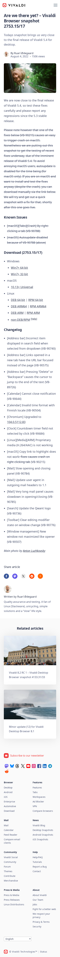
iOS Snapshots (40, 839)
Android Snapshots (43, 834)
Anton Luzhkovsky (34, 551)
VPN (35, 806)
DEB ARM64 (19, 306)
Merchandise (11, 880)
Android (8, 792)
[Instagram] (34, 766)
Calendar (9, 830)
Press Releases (12, 899)
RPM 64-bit (35, 300)
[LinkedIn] (45, 766)
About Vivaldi (40, 895)
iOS (6, 796)
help (34, 318)
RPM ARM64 (38, 306)
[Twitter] (23, 766)
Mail (6, 825)
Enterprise (9, 801)
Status (43, 951)
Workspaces (39, 796)
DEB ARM (17, 313)
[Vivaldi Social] (6, 766)
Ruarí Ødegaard (23, 53)
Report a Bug (40, 866)
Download (9, 810)
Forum (7, 866)
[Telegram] (50, 766)
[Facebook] (39, 766)
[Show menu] (55, 5)
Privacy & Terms (41, 921)
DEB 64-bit (18, 300)
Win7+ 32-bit (19, 274)
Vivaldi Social (11, 857)
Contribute (9, 875)
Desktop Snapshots (43, 830)
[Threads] (17, 766)
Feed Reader (10, 834)
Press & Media (11, 895)
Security (37, 926)
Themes (8, 871)
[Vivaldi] (14, 5)
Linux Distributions (14, 904)
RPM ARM (33, 313)
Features (37, 787)
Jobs (35, 904)
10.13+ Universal (22, 287)
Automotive (10, 806)
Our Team (38, 899)
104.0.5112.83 (16, 422)
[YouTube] (28, 766)
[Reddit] (6, 771)
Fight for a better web (44, 909)
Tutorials (37, 861)
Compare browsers (43, 810)
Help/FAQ (38, 857)
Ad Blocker (38, 801)
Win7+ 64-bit (19, 268)
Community (10, 861)
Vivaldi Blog (39, 825)
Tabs (35, 792)
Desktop (8, 787)
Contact (37, 871)
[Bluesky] (12, 766)
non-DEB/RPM (20, 320)
